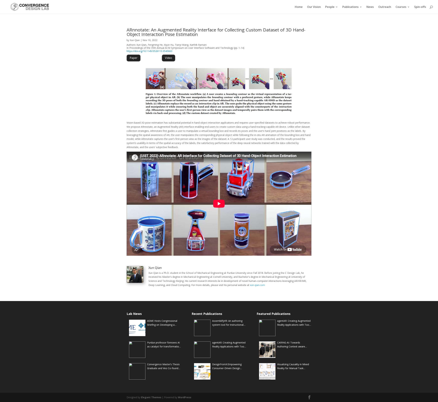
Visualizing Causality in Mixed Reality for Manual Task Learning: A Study (293, 367)
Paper (133, 58)
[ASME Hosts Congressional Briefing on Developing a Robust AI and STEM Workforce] (137, 328)
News (370, 7)
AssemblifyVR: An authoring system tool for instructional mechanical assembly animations (227, 323)
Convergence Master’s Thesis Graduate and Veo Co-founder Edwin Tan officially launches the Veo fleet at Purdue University (164, 367)
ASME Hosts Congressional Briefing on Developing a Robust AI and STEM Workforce (162, 323)
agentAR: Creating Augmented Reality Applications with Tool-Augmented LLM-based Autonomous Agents (229, 345)
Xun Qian (135, 40)
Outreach (384, 7)
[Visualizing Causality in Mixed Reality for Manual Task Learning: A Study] (267, 371)
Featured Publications (273, 314)
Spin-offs (420, 7)
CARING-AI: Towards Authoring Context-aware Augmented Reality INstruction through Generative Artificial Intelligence (294, 345)
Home (299, 7)
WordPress (184, 397)
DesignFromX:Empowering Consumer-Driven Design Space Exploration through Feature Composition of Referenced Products (227, 367)
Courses (401, 7)
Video (168, 58)
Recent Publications (207, 314)
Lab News (134, 314)
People (329, 7)
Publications (350, 7)
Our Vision (314, 7)
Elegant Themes (151, 397)
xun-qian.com (257, 285)
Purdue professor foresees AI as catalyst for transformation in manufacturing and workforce (163, 345)
